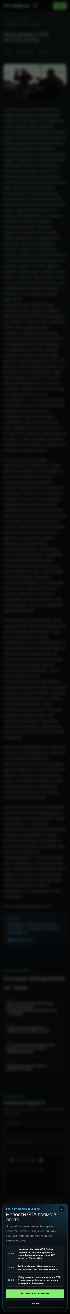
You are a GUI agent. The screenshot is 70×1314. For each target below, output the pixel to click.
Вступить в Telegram (35, 1293)
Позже (35, 1303)
